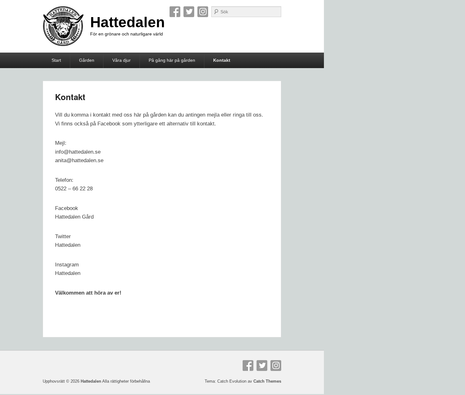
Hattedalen (127, 22)
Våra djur (121, 60)
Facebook (175, 11)
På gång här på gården (172, 60)
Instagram (202, 11)
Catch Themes (267, 381)
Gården (86, 60)
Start (56, 60)
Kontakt (221, 60)
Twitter (188, 11)
